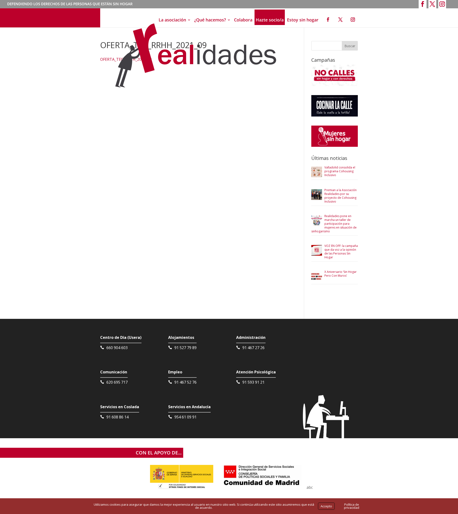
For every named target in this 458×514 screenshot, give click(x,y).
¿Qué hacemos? (210, 20)
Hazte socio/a (270, 20)
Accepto (326, 506)
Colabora (243, 20)
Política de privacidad (351, 506)
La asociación (172, 20)
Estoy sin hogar (302, 20)
